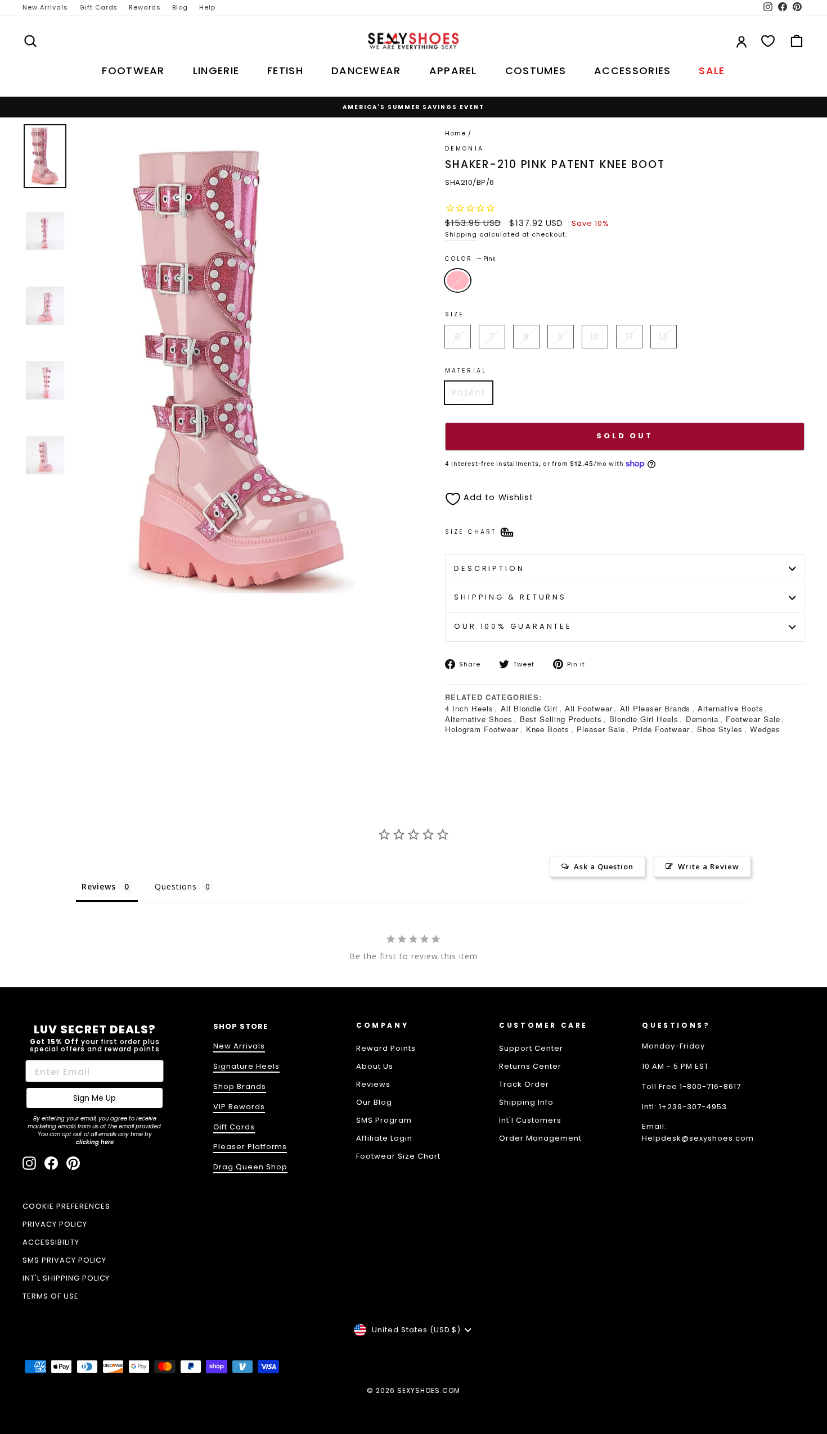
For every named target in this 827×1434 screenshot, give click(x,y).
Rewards (145, 7)
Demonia (702, 719)
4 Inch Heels (469, 708)
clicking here (95, 1142)
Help (207, 7)
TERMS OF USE (51, 1296)
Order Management (540, 1138)
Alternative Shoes (479, 719)
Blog (180, 7)
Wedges (765, 729)
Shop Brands (239, 1086)
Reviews (373, 1084)
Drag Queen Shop (250, 1166)
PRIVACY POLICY (55, 1224)
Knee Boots (548, 729)
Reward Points (386, 1048)
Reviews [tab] (99, 886)
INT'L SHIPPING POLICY (66, 1278)
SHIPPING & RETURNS (510, 597)
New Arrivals (45, 7)
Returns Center (530, 1066)
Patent (469, 392)
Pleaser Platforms (250, 1146)
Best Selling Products (561, 719)
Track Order (524, 1084)
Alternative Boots (730, 708)
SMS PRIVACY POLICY (64, 1260)
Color (470, 259)
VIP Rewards (239, 1106)
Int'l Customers (530, 1120)
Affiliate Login (384, 1138)
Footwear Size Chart (398, 1156)
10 (595, 337)
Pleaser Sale (601, 729)
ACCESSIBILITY (51, 1242)
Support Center (531, 1048)
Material (466, 370)
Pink (457, 280)
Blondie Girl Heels (643, 719)
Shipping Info (526, 1102)
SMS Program (384, 1120)
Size (454, 314)
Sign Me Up (94, 1098)
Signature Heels (246, 1066)
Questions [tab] (176, 886)
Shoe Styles (720, 729)
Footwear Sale (753, 719)
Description (489, 568)
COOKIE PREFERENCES (66, 1206)
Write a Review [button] (708, 866)
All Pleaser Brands (655, 708)
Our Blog (374, 1102)
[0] (768, 41)
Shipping (461, 234)
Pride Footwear (661, 729)
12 (663, 337)
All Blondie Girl (529, 708)
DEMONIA (464, 148)
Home (455, 133)
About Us (374, 1066)
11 (629, 337)
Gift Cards (98, 7)
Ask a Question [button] (604, 866)
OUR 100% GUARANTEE (513, 626)
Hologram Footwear (482, 729)
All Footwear (589, 708)
